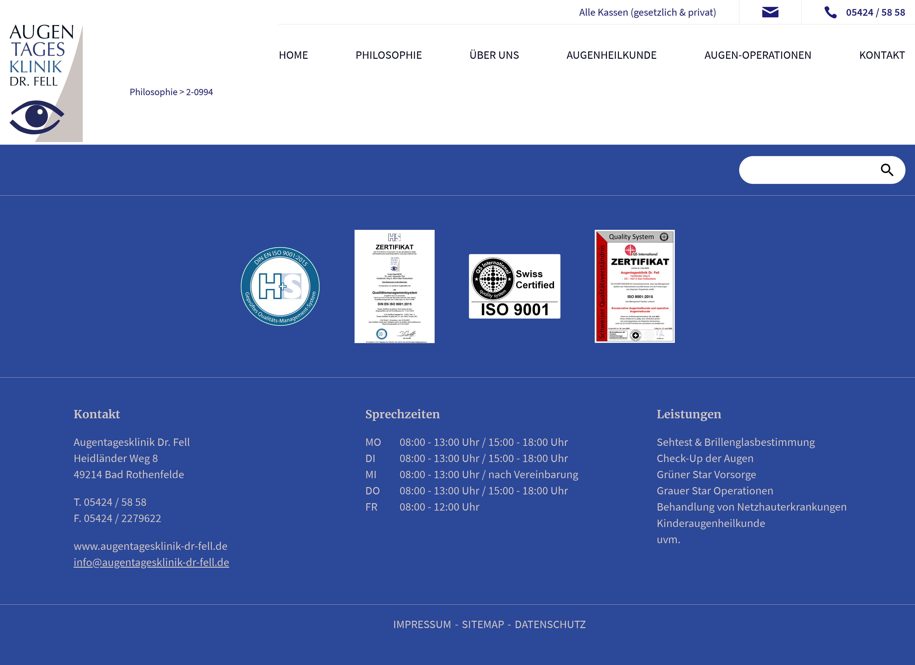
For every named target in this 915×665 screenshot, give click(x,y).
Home (293, 55)
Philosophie (389, 55)
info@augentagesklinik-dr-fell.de (151, 562)
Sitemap (483, 624)
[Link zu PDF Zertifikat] (395, 286)
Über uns (494, 55)
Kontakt (882, 55)
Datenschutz (550, 624)
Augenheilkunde (612, 55)
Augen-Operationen (758, 55)
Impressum (422, 624)
